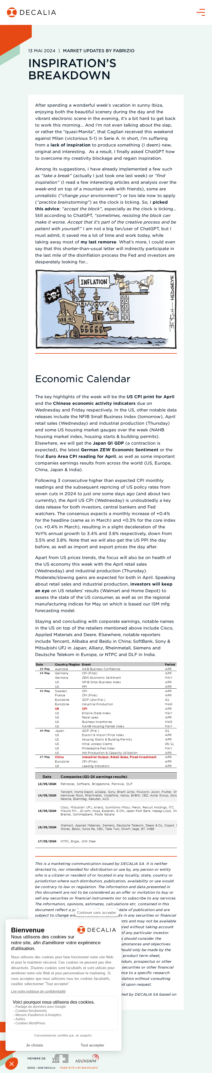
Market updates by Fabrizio (98, 50)
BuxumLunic (90, 1067)
